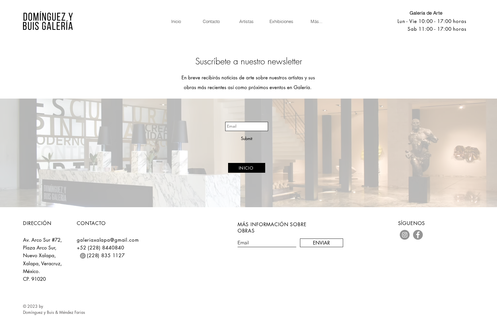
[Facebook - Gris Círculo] (418, 235)
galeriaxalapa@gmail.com (108, 240)
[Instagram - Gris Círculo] (405, 235)
